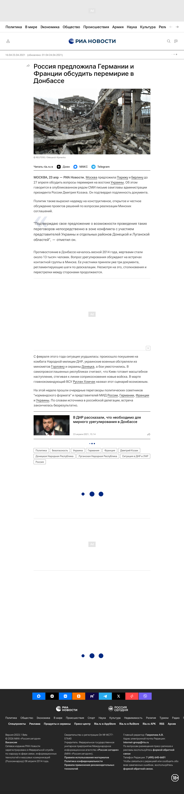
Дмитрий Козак (129, 450)
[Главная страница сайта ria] (92, 41)
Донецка (88, 366)
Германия (93, 450)
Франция (109, 450)
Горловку (58, 366)
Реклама (34, 723)
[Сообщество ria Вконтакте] (65, 696)
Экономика (43, 718)
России (112, 395)
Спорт (91, 718)
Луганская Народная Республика (98, 456)
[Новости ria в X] (118, 696)
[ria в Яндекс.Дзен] (52, 696)
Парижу (122, 177)
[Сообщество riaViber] (145, 696)
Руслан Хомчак (84, 381)
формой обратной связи (138, 768)
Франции (142, 395)
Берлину (137, 177)
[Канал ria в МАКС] (38, 696)
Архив (172, 723)
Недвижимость (133, 718)
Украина (78, 450)
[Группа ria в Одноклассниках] (78, 696)
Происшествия (75, 718)
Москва (91, 177)
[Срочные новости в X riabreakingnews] (131, 696)
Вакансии (11, 742)
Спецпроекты (17, 723)
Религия (151, 718)
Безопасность (60, 450)
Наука (102, 718)
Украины (117, 182)
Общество (26, 718)
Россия (40, 461)
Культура (115, 718)
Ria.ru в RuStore (129, 723)
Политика (41, 450)
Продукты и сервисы (57, 723)
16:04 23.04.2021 (15, 54)
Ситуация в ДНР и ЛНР (135, 456)
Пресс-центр (82, 723)
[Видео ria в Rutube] (92, 696)
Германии (126, 395)
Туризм (164, 718)
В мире (58, 718)
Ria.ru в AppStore (105, 723)
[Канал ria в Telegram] (105, 696)
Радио (176, 718)
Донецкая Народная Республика (54, 456)
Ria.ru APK (149, 723)
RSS (161, 723)
